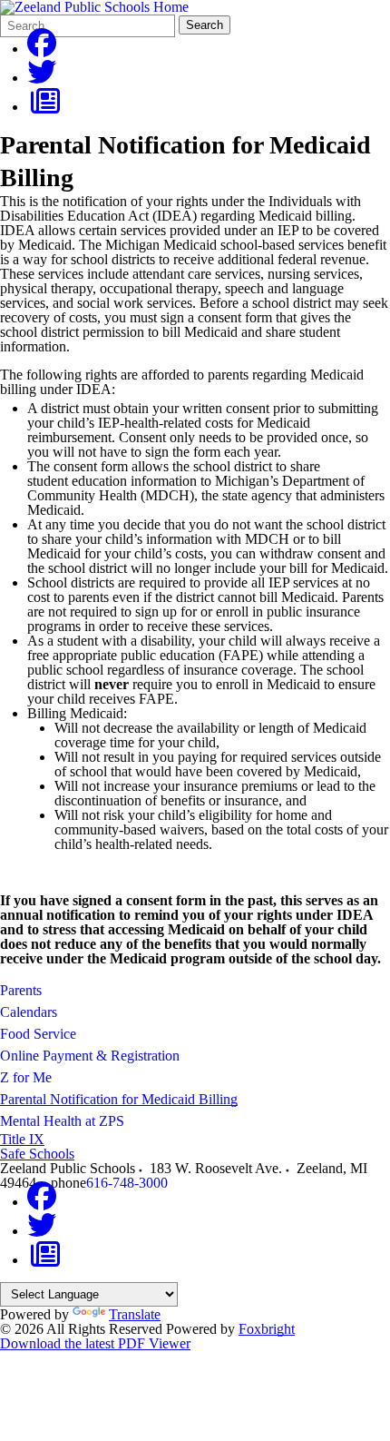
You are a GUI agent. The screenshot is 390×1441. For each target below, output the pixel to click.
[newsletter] (45, 106)
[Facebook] (41, 48)
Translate (135, 1314)
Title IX (22, 1139)
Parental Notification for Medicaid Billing (119, 1099)
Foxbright (267, 1329)
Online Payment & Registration (90, 1055)
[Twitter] (41, 77)
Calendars (28, 1012)
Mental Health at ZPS (62, 1121)
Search (204, 25)
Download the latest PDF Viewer (95, 1343)
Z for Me (26, 1077)
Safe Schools (37, 1153)
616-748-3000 (127, 1182)
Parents (21, 990)
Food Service (38, 1033)
